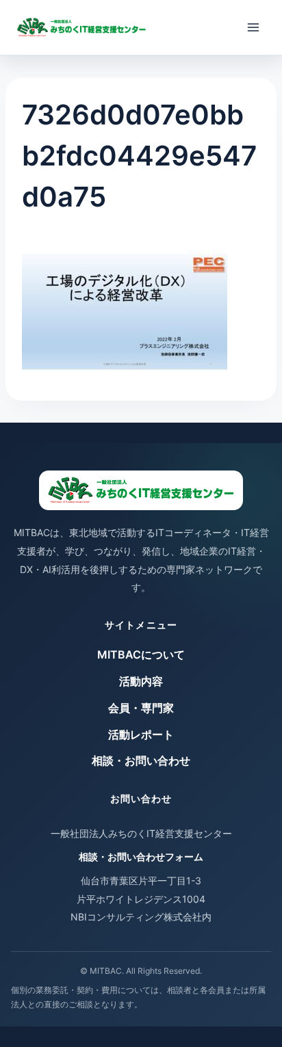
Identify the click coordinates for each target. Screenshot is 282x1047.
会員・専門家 (141, 708)
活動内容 (141, 681)
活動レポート (141, 734)
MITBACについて (141, 654)
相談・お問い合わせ (141, 760)
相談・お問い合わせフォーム (141, 856)
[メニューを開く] (253, 27)
